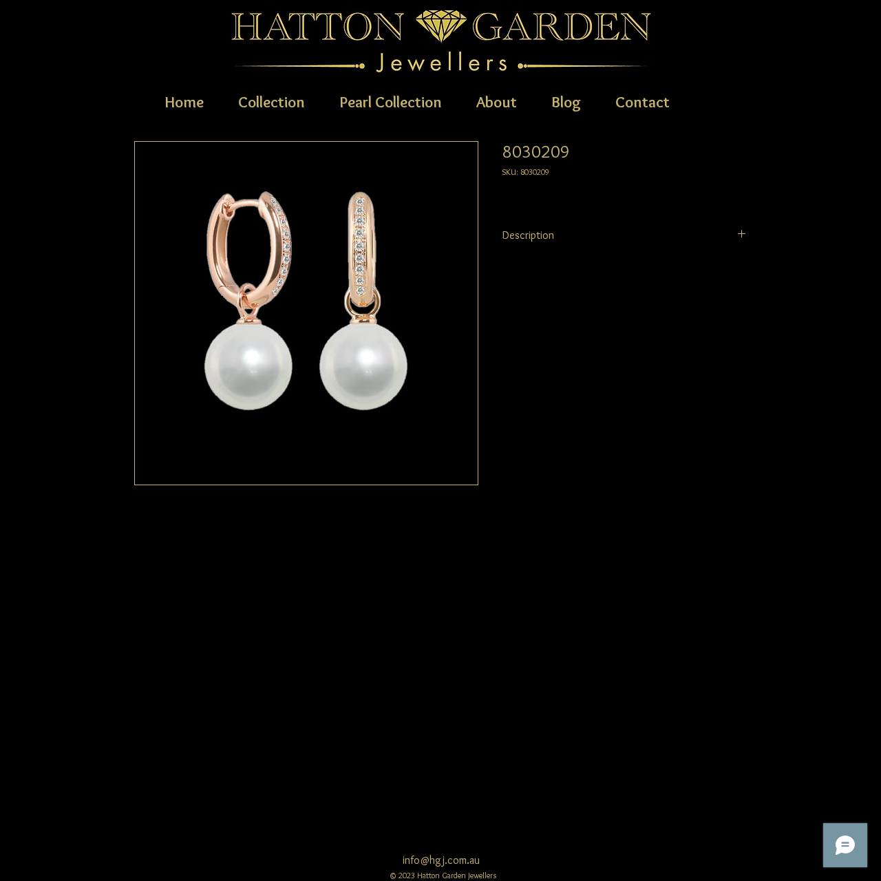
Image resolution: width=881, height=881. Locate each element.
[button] (271, 100)
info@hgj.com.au (441, 860)
